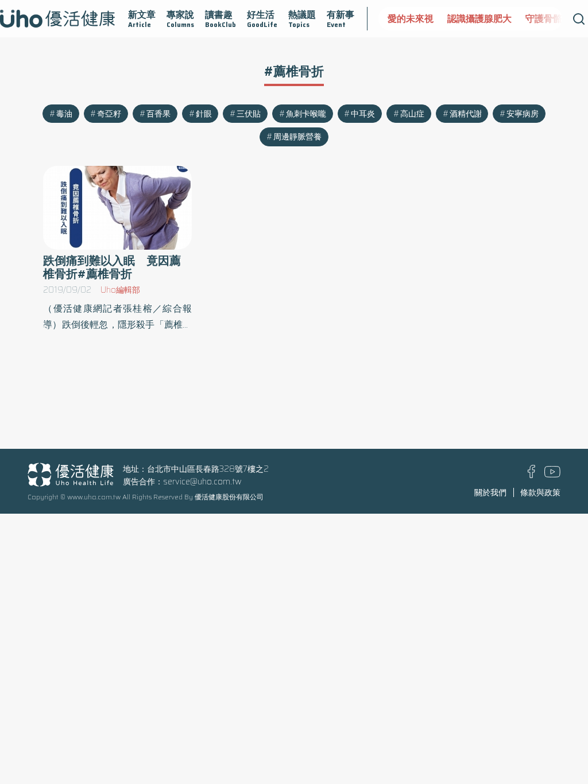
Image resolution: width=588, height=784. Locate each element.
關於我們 (490, 492)
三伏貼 (249, 113)
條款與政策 (540, 492)
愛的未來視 (411, 18)
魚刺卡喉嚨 (306, 113)
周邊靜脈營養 (297, 136)
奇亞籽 (109, 113)
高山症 (412, 113)
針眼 (204, 113)
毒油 (64, 113)
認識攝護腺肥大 (479, 18)
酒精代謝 (466, 113)
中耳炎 (363, 113)
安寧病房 (522, 113)
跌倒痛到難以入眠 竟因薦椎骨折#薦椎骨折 (112, 267)
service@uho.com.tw (202, 481)
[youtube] (552, 474)
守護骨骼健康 (553, 18)
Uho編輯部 (120, 290)
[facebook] (531, 475)
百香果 (158, 113)
